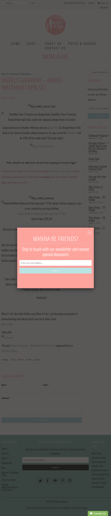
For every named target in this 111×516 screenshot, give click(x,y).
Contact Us (99, 513)
